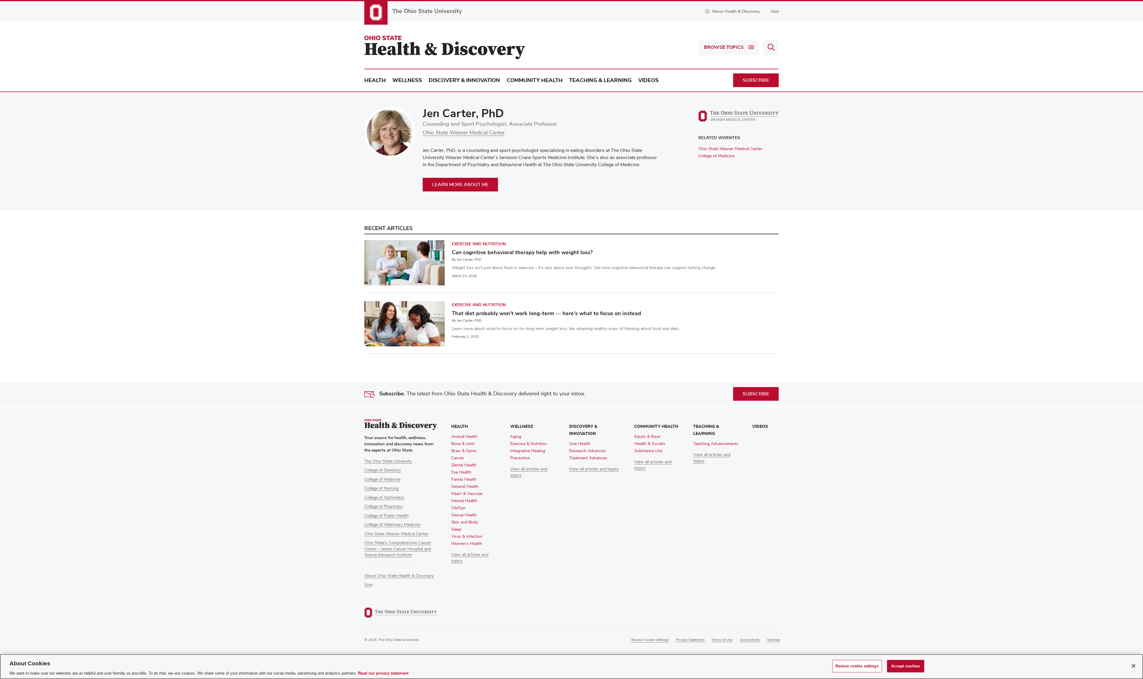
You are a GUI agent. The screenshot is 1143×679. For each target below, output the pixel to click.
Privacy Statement (690, 640)
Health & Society (649, 444)
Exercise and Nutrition (479, 244)
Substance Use (648, 451)
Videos (648, 80)
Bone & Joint (462, 444)
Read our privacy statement (383, 673)
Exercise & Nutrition (528, 444)
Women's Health (466, 544)
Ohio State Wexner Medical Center (464, 133)
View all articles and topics (594, 469)
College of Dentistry (382, 470)
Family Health (464, 479)
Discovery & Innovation (464, 80)
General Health (465, 487)
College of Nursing (381, 488)
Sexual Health (464, 515)
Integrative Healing (527, 451)
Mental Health (464, 501)
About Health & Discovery (736, 11)
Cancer (457, 458)
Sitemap (773, 640)
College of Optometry (384, 498)
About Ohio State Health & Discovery (399, 576)
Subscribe (756, 80)
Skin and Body (464, 522)
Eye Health (461, 472)
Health (375, 80)
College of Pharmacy (383, 506)
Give (775, 11)
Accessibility (750, 640)
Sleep (456, 529)
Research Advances (587, 451)
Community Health (535, 80)
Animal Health (464, 437)
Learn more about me (460, 184)
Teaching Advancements (715, 444)
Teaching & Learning (600, 80)
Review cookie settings (650, 640)
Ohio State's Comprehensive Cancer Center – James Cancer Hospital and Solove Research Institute (397, 549)
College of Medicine (716, 156)
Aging (515, 437)
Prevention (520, 458)
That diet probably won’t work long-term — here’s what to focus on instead (546, 313)
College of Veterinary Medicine (392, 525)
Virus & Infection (467, 537)
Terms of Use (722, 640)
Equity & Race (647, 437)
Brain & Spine (463, 451)
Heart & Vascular (467, 494)
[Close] (1133, 665)
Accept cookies (905, 666)
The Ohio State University (388, 461)
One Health (579, 444)
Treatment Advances (588, 458)
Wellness (407, 80)
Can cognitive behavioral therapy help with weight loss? (522, 252)
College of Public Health (386, 516)
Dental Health (464, 465)
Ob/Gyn (458, 508)
